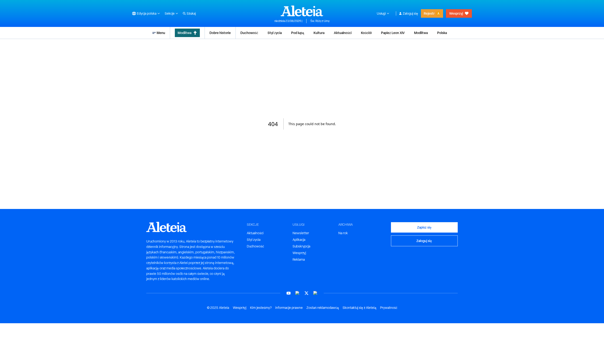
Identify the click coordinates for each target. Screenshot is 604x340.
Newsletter (301, 233)
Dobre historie (220, 32)
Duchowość (249, 32)
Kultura (319, 32)
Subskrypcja (301, 246)
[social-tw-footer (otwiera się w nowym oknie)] (306, 293)
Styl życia (275, 32)
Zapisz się (424, 227)
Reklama (299, 259)
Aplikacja (299, 240)
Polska (442, 32)
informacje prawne (289, 308)
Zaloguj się (410, 13)
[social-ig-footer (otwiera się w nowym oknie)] (315, 293)
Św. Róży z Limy (320, 21)
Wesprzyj (456, 13)
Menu (161, 32)
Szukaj (191, 13)
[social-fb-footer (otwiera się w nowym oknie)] (297, 293)
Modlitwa (184, 32)
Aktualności (343, 32)
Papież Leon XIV (393, 32)
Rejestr (429, 13)
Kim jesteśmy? (261, 308)
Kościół (366, 32)
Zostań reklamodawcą (322, 308)
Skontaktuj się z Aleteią (359, 308)
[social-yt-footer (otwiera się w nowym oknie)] (288, 293)
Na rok (343, 233)
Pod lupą (297, 32)
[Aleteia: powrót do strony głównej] (302, 11)
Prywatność (388, 308)
